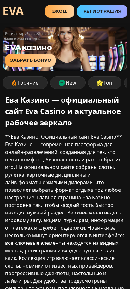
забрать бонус (30, 60)
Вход (59, 11)
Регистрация (102, 11)
